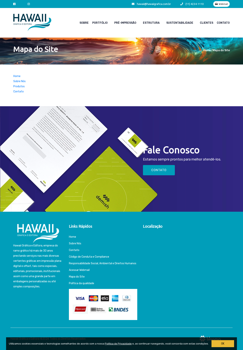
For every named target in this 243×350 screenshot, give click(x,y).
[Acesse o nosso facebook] (15, 4)
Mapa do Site (77, 276)
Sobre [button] (84, 22)
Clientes (206, 22)
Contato (223, 22)
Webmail (223, 4)
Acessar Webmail (79, 270)
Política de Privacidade (118, 343)
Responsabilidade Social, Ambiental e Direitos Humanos (102, 263)
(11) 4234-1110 (194, 4)
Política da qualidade (81, 283)
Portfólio (100, 22)
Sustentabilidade (179, 22)
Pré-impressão (125, 22)
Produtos (19, 86)
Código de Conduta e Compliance (89, 256)
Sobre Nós (19, 81)
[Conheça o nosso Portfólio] (112, 23)
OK (222, 343)
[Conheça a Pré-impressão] (141, 23)
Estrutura (151, 22)
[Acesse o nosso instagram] (30, 4)
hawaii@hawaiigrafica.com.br (153, 4)
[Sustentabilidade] (198, 23)
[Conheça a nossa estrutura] (164, 23)
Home (207, 50)
